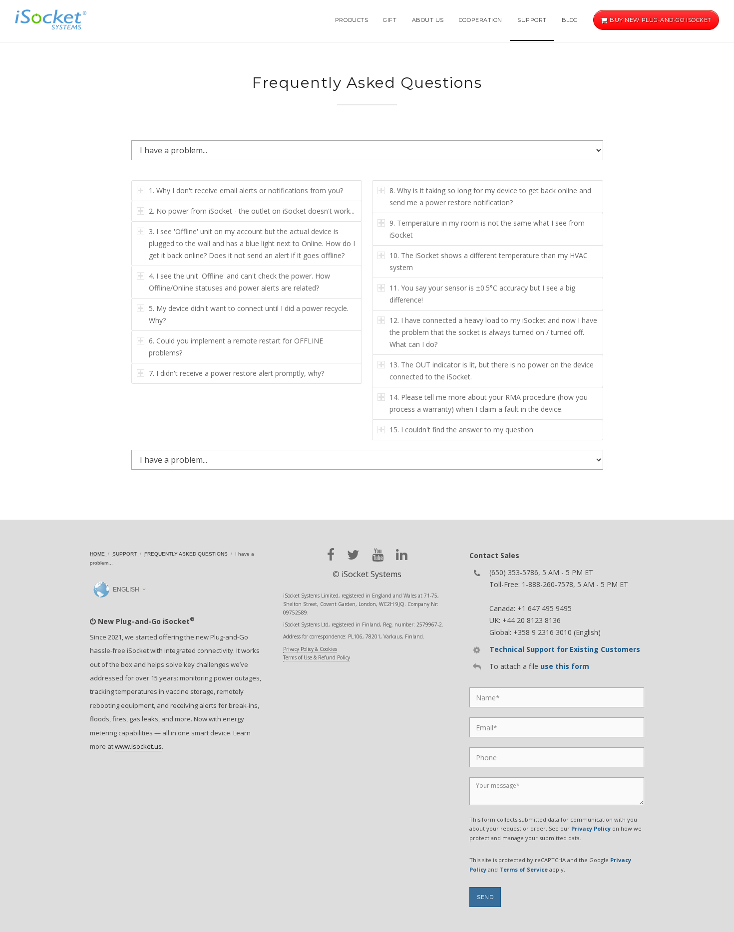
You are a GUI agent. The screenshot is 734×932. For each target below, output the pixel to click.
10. (488, 261)
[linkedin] (401, 555)
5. (249, 314)
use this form (564, 666)
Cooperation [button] (480, 19)
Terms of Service (523, 869)
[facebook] (331, 555)
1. (246, 190)
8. (490, 196)
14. (488, 403)
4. (239, 282)
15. (461, 429)
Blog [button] (570, 19)
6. (236, 346)
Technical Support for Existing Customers (564, 649)
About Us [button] (428, 19)
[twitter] (353, 555)
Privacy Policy (591, 828)
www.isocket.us (138, 746)
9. (487, 229)
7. (236, 373)
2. (252, 211)
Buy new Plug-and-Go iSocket (660, 19)
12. (493, 332)
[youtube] (377, 555)
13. (491, 370)
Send (485, 897)
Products (351, 19)
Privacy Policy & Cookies (310, 648)
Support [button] (532, 19)
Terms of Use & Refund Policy (316, 657)
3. (252, 243)
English (125, 589)
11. (482, 294)
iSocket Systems (371, 574)
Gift (389, 19)
